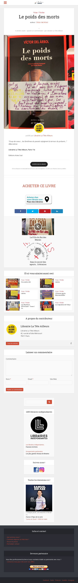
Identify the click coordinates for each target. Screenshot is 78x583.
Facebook (46, 580)
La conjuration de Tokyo (63, 305)
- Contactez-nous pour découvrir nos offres (20, 562)
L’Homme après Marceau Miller (60, 294)
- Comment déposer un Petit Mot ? (17, 539)
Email (30, 379)
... (39, 28)
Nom (8, 379)
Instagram (71, 580)
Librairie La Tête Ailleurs (55, 31)
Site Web (53, 379)
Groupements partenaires (34, 451)
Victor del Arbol (42, 22)
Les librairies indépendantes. (35, 445)
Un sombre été (26, 282)
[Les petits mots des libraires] (39, 2)
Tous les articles (12, 343)
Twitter (52, 580)
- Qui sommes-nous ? (13, 537)
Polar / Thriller (39, 12)
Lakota (57, 282)
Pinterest (58, 580)
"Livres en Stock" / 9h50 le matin (36, 519)
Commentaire (11, 359)
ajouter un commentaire (35, 31)
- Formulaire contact (12, 544)
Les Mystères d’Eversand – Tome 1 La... (28, 306)
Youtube (64, 580)
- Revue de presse (12, 542)
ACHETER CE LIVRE (39, 185)
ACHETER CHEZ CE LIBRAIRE (39, 164)
